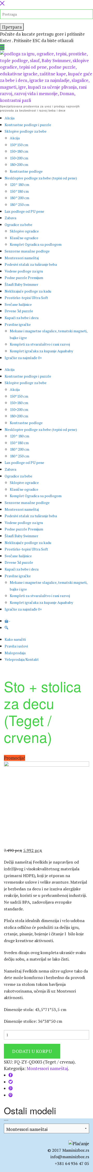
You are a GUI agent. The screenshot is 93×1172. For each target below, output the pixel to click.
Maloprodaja (15, 652)
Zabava (10, 217)
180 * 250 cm (19, 204)
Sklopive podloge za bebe (26, 131)
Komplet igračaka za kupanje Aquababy (41, 350)
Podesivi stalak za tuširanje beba (31, 264)
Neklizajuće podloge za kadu (28, 291)
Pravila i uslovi (16, 646)
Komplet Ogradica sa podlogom (35, 244)
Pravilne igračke (18, 324)
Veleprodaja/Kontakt (22, 659)
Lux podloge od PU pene (24, 211)
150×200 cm (19, 158)
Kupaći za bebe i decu (21, 317)
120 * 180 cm (19, 184)
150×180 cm (19, 151)
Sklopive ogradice (24, 231)
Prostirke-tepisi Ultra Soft (26, 297)
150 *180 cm (19, 191)
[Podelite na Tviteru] (11, 1082)
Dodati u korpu (32, 1051)
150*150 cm (19, 144)
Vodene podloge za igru (24, 271)
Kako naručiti (15, 639)
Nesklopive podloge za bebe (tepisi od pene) (41, 178)
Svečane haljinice (18, 304)
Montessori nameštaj (22, 257)
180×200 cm (19, 164)
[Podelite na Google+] (11, 1088)
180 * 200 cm (19, 197)
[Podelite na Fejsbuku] (11, 1075)
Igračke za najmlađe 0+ (23, 357)
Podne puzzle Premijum (24, 277)
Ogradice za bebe (18, 224)
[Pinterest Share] (11, 1095)
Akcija (9, 117)
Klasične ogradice (24, 237)
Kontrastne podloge (26, 171)
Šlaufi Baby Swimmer (21, 284)
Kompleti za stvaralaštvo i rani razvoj (40, 344)
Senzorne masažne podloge (27, 251)
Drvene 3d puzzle (19, 310)
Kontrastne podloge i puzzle (28, 124)
